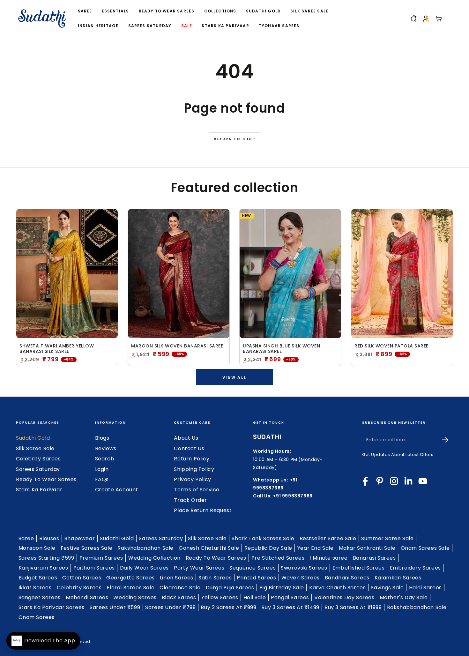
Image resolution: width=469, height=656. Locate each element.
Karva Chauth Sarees (337, 587)
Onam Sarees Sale (425, 548)
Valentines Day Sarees (344, 597)
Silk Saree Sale (35, 448)
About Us (186, 438)
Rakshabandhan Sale (145, 548)
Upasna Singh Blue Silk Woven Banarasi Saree (281, 348)
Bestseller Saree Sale (328, 538)
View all (234, 377)
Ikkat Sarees (35, 587)
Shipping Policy (194, 469)
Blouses (49, 538)
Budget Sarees (38, 577)
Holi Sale (254, 597)
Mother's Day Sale (404, 597)
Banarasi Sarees (374, 558)
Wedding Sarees (134, 597)
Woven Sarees (300, 577)
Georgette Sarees (130, 577)
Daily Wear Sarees (144, 567)
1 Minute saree (328, 558)
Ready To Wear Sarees (46, 479)
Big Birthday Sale (281, 587)
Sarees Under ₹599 (115, 607)
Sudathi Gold (33, 438)
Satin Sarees (215, 577)
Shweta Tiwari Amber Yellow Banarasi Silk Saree (56, 348)
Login (102, 469)
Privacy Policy (192, 479)
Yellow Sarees (219, 597)
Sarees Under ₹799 (170, 607)
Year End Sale (315, 548)
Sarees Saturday (38, 469)
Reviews (105, 448)
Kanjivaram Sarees (43, 567)
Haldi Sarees (425, 587)
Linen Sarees (176, 577)
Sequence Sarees (252, 567)
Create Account (116, 489)
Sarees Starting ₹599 (46, 558)
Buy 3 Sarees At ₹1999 (353, 607)
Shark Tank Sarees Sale (263, 538)
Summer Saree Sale (387, 538)
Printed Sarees (256, 577)
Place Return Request (203, 510)
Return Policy (191, 458)
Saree (26, 538)
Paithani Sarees (94, 567)
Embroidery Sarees (415, 567)
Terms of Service (197, 489)
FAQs (102, 479)
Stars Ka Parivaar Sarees (52, 607)
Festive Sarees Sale (86, 548)
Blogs (102, 438)
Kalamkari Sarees (398, 577)
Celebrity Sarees (38, 458)
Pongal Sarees (290, 597)
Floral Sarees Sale (130, 587)
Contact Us (189, 448)
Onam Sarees (37, 617)
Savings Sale (387, 587)
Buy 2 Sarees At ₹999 (228, 607)
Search (104, 458)
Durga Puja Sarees (230, 587)
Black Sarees (179, 597)
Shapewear (79, 538)
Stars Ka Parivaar (39, 489)
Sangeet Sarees (40, 597)
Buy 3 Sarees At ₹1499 (290, 607)
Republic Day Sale (268, 548)
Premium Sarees (101, 558)
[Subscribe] (447, 440)
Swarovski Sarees (304, 567)
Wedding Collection (154, 558)
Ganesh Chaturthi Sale (209, 548)
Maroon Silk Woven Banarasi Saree (177, 346)
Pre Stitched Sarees (277, 558)
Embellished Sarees (358, 567)
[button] (413, 18)
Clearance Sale (180, 587)
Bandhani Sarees (347, 577)
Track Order (190, 500)
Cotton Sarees (81, 577)
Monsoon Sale (37, 548)
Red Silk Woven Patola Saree (391, 346)
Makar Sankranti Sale (367, 548)
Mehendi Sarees (87, 597)
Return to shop (235, 138)
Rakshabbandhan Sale (417, 607)
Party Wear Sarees (199, 567)
